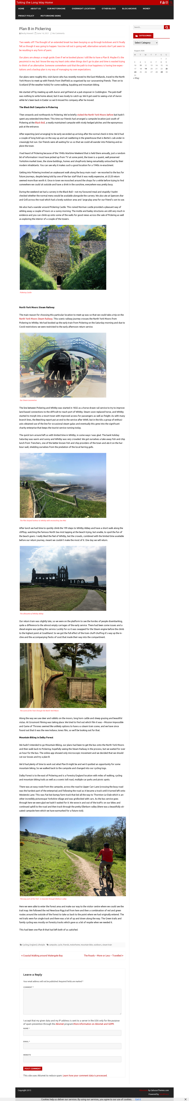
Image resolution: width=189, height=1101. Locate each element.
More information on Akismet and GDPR (93, 1024)
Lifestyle (41, 945)
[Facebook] (161, 2)
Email (26, 1041)
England (33, 945)
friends (66, 945)
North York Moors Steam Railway (36, 318)
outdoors (98, 945)
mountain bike (87, 945)
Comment (28, 987)
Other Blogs (109, 8)
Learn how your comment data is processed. (85, 1075)
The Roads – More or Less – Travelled (103, 955)
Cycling (25, 945)
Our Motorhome (56, 8)
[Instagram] (166, 2)
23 (167, 69)
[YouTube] (163, 2)
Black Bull (40, 122)
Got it (138, 1099)
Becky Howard (27, 33)
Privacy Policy (26, 16)
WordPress (164, 1094)
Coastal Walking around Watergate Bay (43, 955)
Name (26, 1028)
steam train (107, 945)
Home (21, 8)
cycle (60, 945)
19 (146, 69)
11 (141, 65)
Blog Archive (129, 8)
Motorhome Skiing (51, 16)
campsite (53, 945)
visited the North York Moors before (95, 114)
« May (136, 78)
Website (27, 1055)
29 (162, 72)
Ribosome (143, 1090)
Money (146, 8)
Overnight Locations (83, 8)
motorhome (75, 945)
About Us (36, 8)
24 (135, 72)
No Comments (59, 33)
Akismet (60, 1024)
